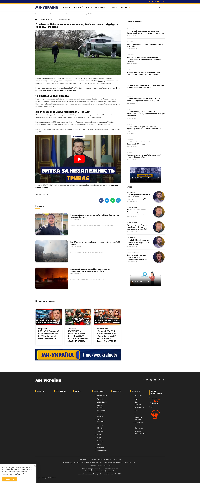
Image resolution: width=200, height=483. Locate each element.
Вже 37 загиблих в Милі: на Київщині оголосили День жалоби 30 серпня (95, 243)
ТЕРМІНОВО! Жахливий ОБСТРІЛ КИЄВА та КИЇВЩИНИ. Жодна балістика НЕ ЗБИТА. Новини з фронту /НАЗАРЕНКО (107, 335)
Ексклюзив (130, 28)
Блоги (89, 7)
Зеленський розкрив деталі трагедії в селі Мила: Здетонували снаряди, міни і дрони (94, 216)
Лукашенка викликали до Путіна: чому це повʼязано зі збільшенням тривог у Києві (137, 212)
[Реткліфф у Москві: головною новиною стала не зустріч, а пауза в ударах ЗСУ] (159, 242)
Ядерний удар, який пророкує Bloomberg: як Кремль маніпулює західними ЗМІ (138, 227)
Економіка (130, 41)
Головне (130, 96)
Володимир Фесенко (133, 252)
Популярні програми (45, 301)
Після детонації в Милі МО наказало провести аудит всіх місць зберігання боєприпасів (144, 73)
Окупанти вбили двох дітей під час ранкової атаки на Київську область (144, 156)
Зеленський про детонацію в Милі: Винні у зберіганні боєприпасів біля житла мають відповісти (90, 270)
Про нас (124, 7)
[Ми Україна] (46, 7)
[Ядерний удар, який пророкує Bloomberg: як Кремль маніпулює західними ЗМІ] (159, 227)
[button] (101, 200)
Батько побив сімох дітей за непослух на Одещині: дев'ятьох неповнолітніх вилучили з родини (144, 129)
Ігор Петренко (131, 192)
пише (100, 81)
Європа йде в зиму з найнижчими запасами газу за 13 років (145, 45)
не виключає (49, 99)
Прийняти (9, 479)
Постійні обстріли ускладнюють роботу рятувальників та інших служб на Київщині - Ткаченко (144, 59)
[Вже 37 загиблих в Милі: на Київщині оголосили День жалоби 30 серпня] (51, 251)
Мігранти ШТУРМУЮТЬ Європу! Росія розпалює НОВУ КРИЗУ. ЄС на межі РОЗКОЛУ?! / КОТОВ (48, 334)
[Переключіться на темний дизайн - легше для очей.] (160, 7)
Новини (66, 7)
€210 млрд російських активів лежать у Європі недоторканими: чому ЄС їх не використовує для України (138, 197)
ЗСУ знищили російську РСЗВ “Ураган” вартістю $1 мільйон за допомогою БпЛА (145, 86)
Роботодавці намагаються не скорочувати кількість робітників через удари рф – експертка (145, 32)
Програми (100, 7)
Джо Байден (43, 194)
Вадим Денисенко (132, 207)
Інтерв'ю (114, 7)
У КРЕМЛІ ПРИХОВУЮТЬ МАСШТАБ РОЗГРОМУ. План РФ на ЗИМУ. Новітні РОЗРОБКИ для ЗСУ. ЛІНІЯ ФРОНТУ (78, 335)
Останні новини (134, 21)
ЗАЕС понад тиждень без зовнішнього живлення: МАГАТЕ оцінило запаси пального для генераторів (146, 114)
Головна (38, 14)
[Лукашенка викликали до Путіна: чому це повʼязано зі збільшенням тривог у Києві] (159, 212)
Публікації (78, 7)
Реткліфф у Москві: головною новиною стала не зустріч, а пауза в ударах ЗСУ (138, 242)
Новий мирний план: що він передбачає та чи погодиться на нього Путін (137, 257)
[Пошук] (163, 7)
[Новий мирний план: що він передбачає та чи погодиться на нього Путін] (159, 257)
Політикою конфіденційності (11, 474)
